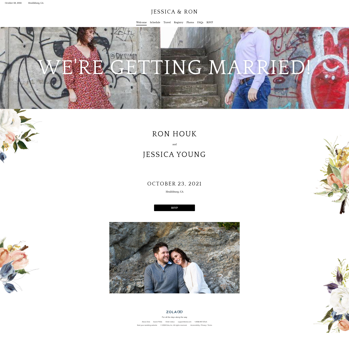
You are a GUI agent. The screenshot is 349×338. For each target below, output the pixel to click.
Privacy (203, 325)
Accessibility (195, 325)
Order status (170, 322)
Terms (210, 325)
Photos (190, 22)
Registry (178, 22)
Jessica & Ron (174, 12)
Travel (167, 22)
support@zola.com (184, 322)
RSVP (210, 22)
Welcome (141, 22)
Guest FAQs (157, 322)
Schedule (155, 22)
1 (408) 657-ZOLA (201, 322)
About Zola (146, 322)
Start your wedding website (147, 325)
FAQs (200, 22)
